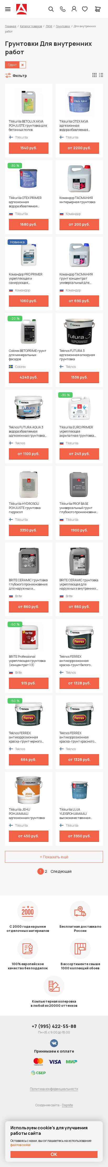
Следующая (61, 871)
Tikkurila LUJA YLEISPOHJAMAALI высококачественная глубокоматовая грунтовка (75, 814)
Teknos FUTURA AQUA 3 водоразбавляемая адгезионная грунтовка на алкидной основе (27, 431)
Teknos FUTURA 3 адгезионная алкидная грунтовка (77, 355)
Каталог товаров (31, 26)
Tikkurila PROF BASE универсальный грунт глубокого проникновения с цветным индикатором (79, 508)
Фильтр (20, 75)
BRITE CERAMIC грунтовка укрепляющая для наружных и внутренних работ (79, 584)
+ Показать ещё (54, 856)
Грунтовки (63, 26)
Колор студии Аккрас (21, 9)
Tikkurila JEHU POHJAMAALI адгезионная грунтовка (27, 814)
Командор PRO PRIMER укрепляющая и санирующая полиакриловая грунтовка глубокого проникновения (28, 278)
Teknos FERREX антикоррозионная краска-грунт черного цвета (25, 737)
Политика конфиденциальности (54, 1089)
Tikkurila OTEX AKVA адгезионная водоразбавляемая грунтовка (74, 125)
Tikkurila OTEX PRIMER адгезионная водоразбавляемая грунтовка (25, 202)
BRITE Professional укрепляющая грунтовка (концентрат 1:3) (27, 661)
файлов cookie (20, 1145)
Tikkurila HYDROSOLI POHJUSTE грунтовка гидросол (25, 508)
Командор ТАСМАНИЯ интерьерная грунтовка (77, 200)
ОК (54, 1154)
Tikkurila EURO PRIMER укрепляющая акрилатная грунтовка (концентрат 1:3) (77, 431)
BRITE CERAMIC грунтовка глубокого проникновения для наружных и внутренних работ (28, 584)
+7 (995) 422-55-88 (54, 1026)
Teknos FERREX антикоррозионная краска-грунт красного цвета (77, 737)
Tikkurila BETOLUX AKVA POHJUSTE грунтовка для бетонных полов (28, 125)
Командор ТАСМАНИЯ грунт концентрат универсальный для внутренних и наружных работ (78, 278)
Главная (10, 26)
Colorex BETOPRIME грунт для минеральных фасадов (27, 355)
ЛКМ (49, 26)
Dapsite (67, 1105)
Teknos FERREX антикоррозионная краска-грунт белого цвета (75, 661)
